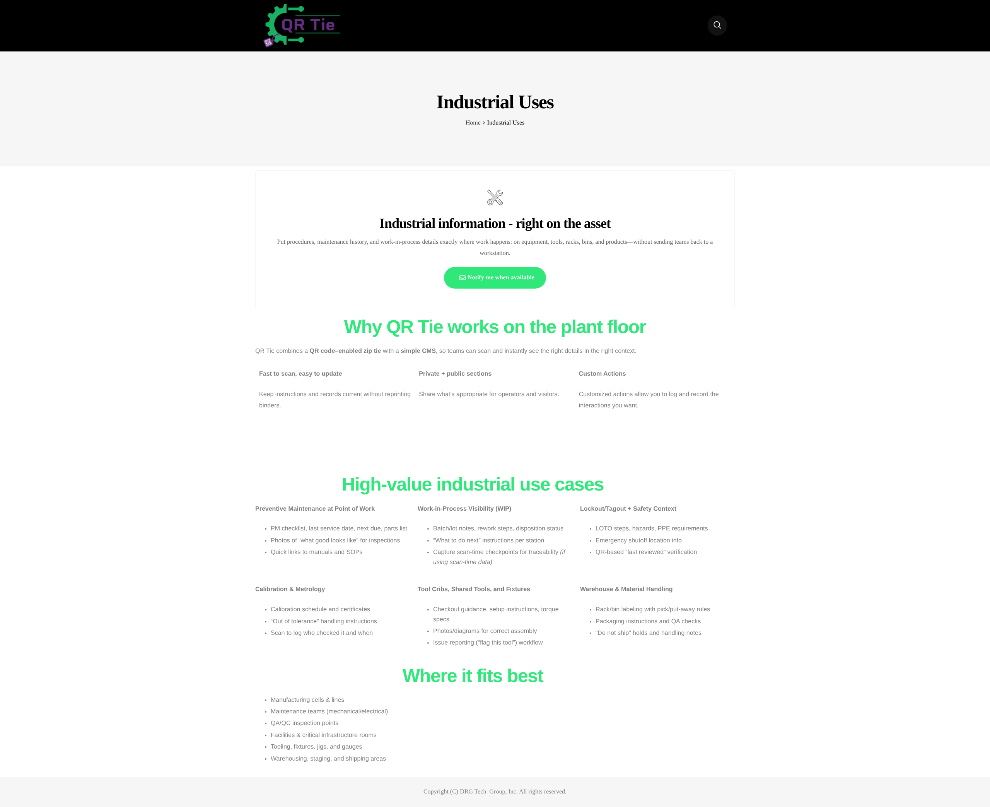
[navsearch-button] (717, 25)
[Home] (301, 25)
